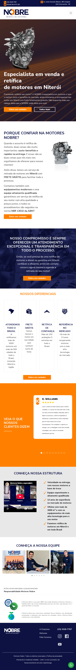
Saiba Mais (44, 109)
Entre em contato (17, 109)
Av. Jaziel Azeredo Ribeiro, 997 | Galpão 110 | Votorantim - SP (56, 3)
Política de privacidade (54, 656)
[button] (41, 453)
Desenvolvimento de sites (33, 663)
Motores (43, 633)
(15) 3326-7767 (11, 2)
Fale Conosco (45, 637)
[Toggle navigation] (71, 13)
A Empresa (44, 629)
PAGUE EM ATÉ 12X (13, 5)
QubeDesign (47, 663)
